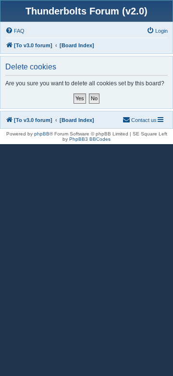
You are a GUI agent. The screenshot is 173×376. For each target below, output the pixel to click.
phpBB (41, 133)
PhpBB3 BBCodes (90, 139)
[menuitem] (15, 31)
